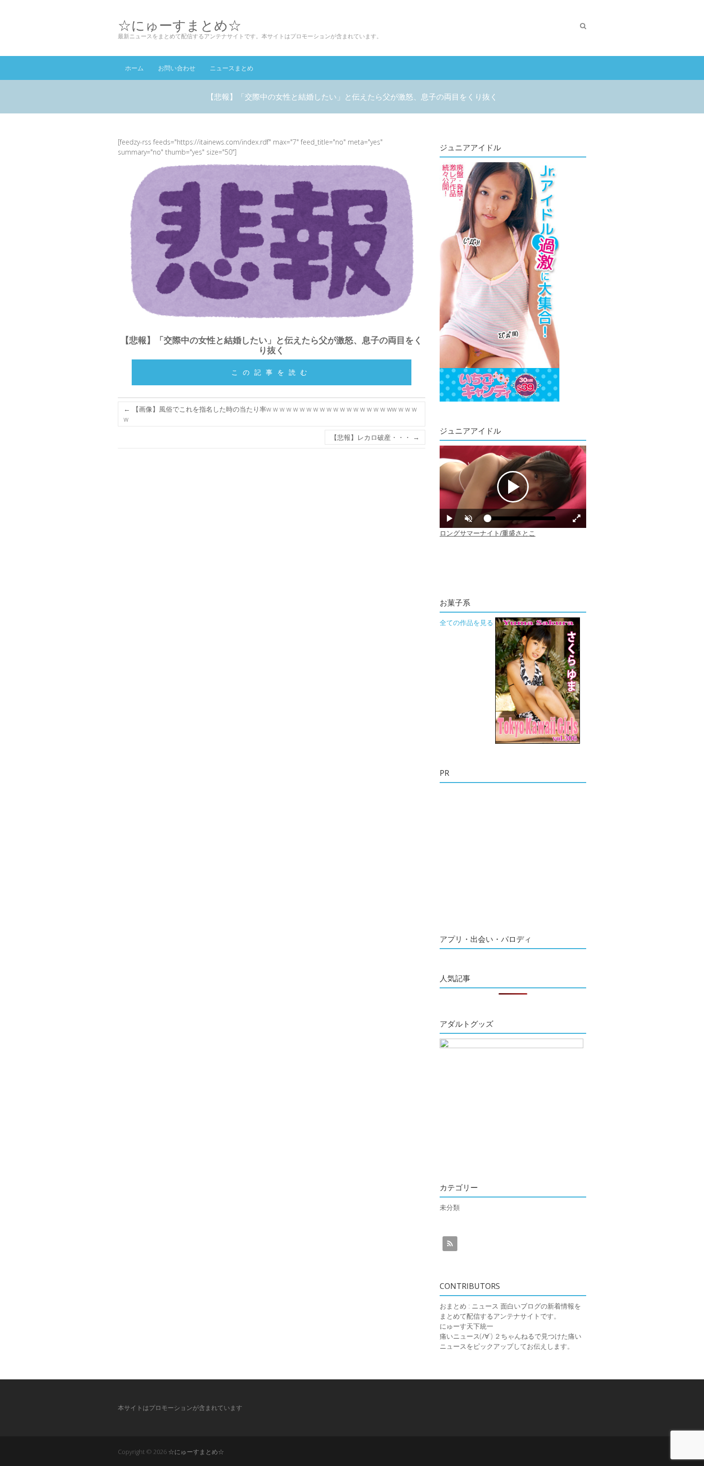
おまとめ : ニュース (469, 1305)
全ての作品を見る (466, 622)
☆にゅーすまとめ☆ (179, 25)
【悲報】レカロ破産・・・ (375, 437)
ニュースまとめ (231, 68)
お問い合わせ (176, 68)
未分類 (450, 1207)
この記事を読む (271, 372)
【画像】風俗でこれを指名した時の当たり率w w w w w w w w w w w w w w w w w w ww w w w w (270, 414)
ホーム (134, 68)
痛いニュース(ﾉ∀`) (466, 1336)
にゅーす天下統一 (466, 1326)
